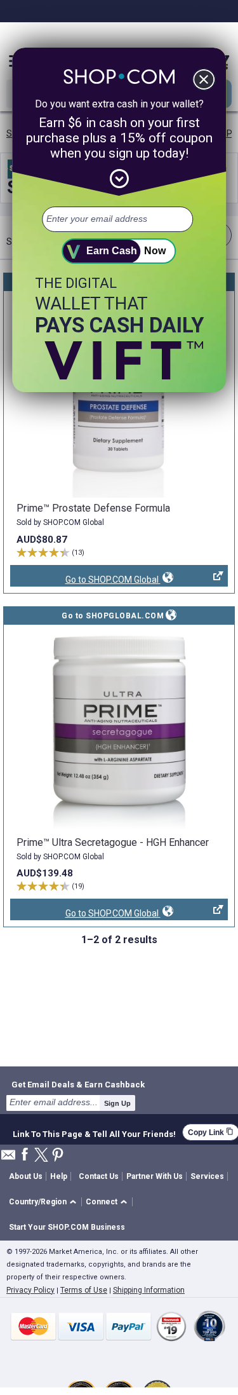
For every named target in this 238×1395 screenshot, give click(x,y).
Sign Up (117, 1103)
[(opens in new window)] (119, 395)
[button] (45, 1202)
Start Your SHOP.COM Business (67, 1227)
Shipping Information (149, 1290)
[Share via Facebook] (25, 1155)
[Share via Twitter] (41, 1156)
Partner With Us (154, 1176)
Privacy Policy (30, 1290)
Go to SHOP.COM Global (85, 581)
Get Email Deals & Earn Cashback (78, 1084)
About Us (26, 1176)
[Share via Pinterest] (58, 1156)
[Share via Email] (8, 1158)
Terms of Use (83, 1290)
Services (207, 1176)
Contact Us (99, 1176)
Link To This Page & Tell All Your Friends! (94, 1132)
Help (58, 1176)
